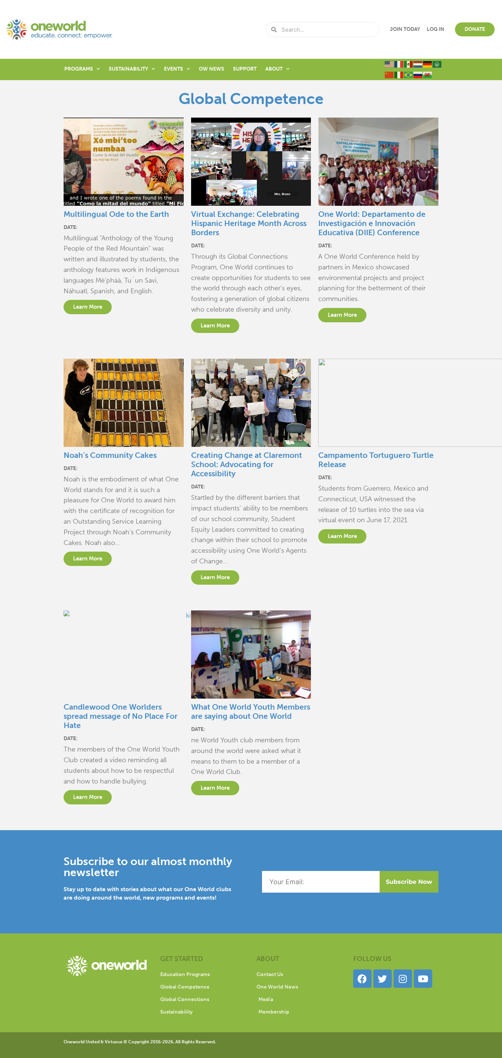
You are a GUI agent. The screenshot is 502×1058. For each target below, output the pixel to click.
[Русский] (418, 75)
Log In (435, 29)
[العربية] (437, 64)
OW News (211, 69)
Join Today (405, 29)
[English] (389, 64)
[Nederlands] (418, 64)
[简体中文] (389, 75)
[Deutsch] (428, 64)
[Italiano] (399, 75)
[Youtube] (423, 978)
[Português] (408, 75)
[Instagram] (403, 978)
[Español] (408, 64)
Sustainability (128, 69)
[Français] (399, 64)
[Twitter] (382, 978)
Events (173, 69)
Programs (78, 69)
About (274, 69)
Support (245, 69)
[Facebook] (362, 978)
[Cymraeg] (428, 75)
